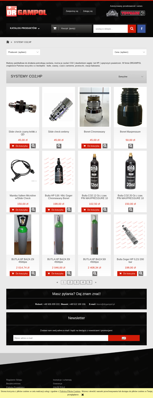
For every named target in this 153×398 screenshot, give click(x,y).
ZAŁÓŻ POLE (59, 387)
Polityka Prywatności (15, 387)
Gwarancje (57, 383)
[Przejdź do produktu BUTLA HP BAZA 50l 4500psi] (94, 234)
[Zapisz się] (124, 338)
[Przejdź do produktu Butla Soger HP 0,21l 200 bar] (130, 234)
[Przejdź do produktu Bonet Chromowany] (94, 107)
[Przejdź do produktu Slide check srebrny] (58, 107)
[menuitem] (24, 28)
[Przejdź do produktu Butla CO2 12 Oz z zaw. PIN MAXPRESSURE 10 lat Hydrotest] (94, 171)
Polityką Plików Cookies (70, 391)
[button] (33, 146)
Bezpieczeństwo (13, 383)
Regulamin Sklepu (14, 380)
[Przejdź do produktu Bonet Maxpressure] (130, 107)
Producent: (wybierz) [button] (17, 52)
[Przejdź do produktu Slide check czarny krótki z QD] (22, 107)
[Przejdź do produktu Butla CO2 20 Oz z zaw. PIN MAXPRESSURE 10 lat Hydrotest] (130, 171)
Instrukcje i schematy (62, 380)
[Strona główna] (26, 11)
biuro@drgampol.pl (106, 304)
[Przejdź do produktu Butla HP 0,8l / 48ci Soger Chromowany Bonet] (58, 171)
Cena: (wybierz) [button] (121, 52)
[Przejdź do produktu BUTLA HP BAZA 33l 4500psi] (58, 234)
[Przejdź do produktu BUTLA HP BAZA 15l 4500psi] (22, 234)
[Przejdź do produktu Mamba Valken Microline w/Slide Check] (22, 171)
